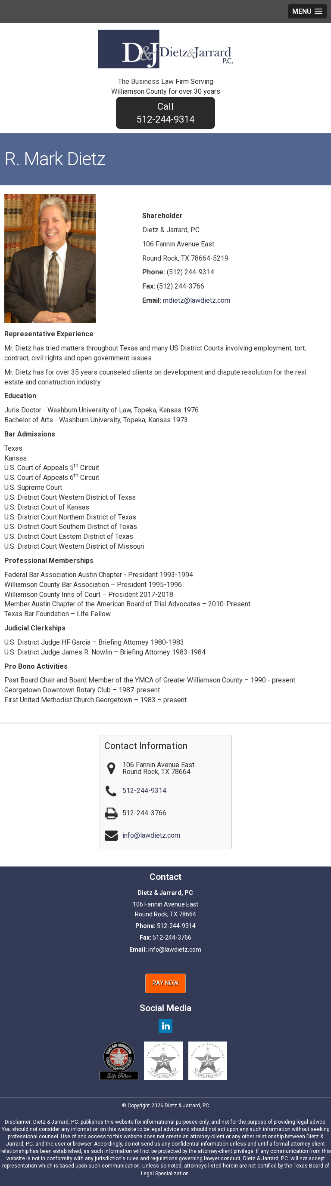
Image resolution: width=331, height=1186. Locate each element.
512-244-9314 (165, 119)
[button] (307, 11)
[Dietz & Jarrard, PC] (165, 48)
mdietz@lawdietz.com (196, 300)
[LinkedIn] (165, 1026)
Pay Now (165, 983)
